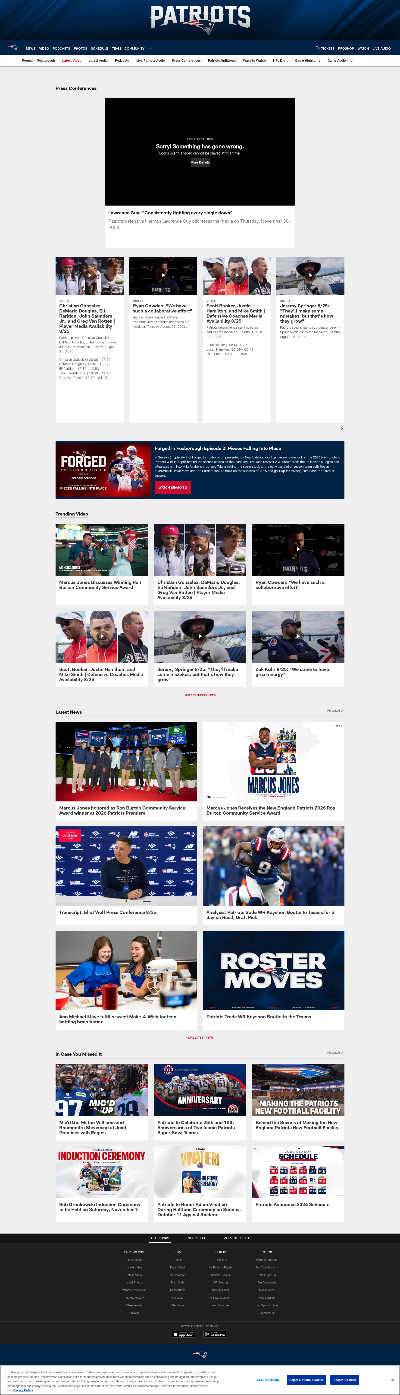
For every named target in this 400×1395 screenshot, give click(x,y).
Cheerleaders (134, 1305)
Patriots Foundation (134, 1290)
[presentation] (342, 428)
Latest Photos (134, 1282)
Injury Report (178, 1275)
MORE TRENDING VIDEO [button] (200, 695)
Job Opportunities (267, 1305)
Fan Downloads (266, 1282)
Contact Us (267, 1312)
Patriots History (134, 1297)
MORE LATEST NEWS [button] (200, 1037)
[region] (200, 1380)
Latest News (134, 1259)
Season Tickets (220, 1275)
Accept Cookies (345, 1380)
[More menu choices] (150, 48)
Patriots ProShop (267, 1259)
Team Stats (177, 1282)
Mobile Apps (267, 1290)
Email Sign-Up (267, 1275)
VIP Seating (220, 1282)
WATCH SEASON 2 (173, 487)
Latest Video (134, 1267)
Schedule (177, 1297)
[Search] (317, 48)
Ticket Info (220, 1259)
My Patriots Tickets (220, 1267)
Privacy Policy (23, 1390)
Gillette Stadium (220, 1297)
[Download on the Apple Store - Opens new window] (183, 1335)
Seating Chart (220, 1290)
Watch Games (220, 1305)
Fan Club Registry (267, 1267)
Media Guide (267, 1297)
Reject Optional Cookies (306, 1380)
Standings (177, 1305)
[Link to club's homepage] (13, 47)
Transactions (177, 1290)
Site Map (134, 1312)
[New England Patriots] (200, 1356)
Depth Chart (177, 1267)
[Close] (393, 1380)
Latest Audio (134, 1275)
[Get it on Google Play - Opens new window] (215, 1336)
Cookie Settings (268, 1380)
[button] (200, 162)
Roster (178, 1259)
